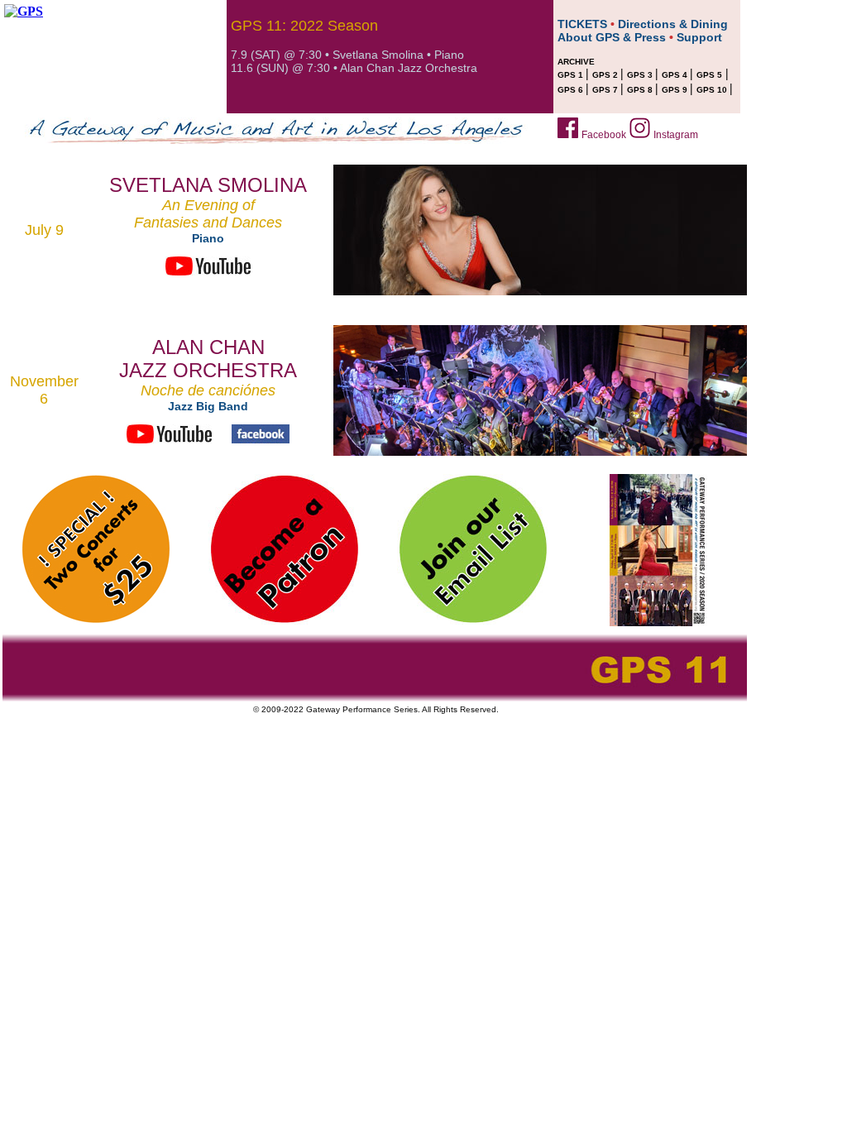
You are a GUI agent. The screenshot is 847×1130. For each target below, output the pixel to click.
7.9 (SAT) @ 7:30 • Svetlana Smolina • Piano (347, 54)
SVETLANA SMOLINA (208, 185)
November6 (44, 390)
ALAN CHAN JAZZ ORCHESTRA (208, 358)
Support (699, 37)
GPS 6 (571, 89)
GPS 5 (709, 74)
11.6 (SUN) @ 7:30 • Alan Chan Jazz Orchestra (354, 67)
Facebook (603, 135)
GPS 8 (641, 89)
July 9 (44, 230)
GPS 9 (676, 89)
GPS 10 (713, 89)
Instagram (675, 135)
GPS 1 (571, 74)
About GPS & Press (611, 37)
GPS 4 (676, 74)
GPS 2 (606, 74)
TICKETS (582, 24)
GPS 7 (606, 89)
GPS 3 (641, 74)
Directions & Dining (673, 24)
